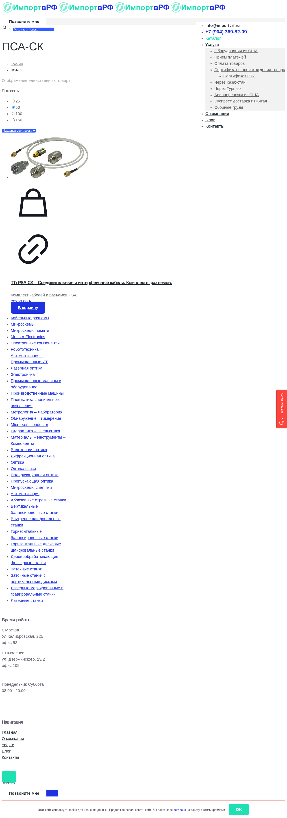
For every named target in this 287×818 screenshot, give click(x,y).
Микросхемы (23, 324)
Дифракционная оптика (33, 456)
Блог (6, 751)
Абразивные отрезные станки (38, 500)
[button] (281, 409)
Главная (17, 64)
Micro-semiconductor (29, 424)
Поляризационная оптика (35, 475)
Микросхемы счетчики (31, 487)
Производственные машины (37, 393)
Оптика (17, 462)
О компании (13, 738)
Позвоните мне (24, 21)
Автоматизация (25, 494)
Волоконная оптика (29, 450)
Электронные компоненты (35, 343)
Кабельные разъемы (30, 318)
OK (239, 809)
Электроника (23, 374)
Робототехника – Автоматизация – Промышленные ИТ (29, 355)
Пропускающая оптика (32, 481)
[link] (115, 101)
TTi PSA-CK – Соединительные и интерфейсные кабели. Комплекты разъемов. (91, 282)
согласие (180, 809)
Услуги (8, 745)
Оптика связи (23, 468)
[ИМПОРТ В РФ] (114, 11)
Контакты (10, 757)
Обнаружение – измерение (36, 418)
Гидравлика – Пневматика (35, 431)
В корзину (28, 307)
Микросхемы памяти (30, 330)
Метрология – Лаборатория (36, 412)
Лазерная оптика (26, 368)
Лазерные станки (27, 600)
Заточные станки (26, 569)
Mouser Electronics (28, 337)
